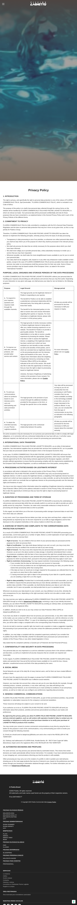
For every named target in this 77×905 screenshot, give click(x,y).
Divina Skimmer (8, 824)
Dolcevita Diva (8, 813)
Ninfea (5, 835)
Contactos (6, 880)
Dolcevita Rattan (10, 817)
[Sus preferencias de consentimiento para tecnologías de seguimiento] (73, 902)
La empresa (6, 874)
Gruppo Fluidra (51, 802)
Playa (5, 834)
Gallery (5, 876)
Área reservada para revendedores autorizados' (17, 894)
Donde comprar (7, 878)
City (4, 819)
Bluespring (7, 852)
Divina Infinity (8, 826)
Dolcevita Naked (9, 858)
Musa (5, 839)
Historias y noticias (8, 882)
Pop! (4, 845)
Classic (6, 847)
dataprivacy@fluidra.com (33, 601)
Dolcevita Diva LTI (10, 815)
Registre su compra (8, 886)
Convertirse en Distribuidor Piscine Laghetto (16, 884)
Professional (8, 864)
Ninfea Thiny (7, 837)
